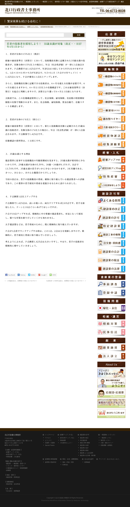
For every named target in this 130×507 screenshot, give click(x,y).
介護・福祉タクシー (107, 442)
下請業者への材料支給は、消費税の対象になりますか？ (66, 281)
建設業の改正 (84, 438)
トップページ (49, 435)
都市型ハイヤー (105, 440)
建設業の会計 (84, 448)
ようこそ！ (48, 440)
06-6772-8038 (115, 10)
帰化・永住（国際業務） (70, 459)
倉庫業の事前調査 (51, 459)
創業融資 (87, 462)
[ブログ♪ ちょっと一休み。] (111, 376)
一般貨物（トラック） (108, 435)
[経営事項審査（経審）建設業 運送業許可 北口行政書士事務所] (22, 12)
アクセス (48, 438)
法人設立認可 (89, 459)
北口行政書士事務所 (62, 498)
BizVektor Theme (65, 500)
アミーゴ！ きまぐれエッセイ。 (109, 459)
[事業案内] (111, 386)
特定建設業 (83, 440)
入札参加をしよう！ (66, 442)
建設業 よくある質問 (86, 453)
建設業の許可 (84, 435)
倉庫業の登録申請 (50, 462)
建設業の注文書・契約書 (87, 455)
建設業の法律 (84, 445)
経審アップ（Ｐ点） (67, 435)
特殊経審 (63, 440)
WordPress (54, 500)
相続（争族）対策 (68, 462)
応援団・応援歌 (50, 442)
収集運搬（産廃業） (107, 445)
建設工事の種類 (85, 442)
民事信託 (65, 464)
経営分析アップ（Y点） (67, 438)
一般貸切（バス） (106, 438)
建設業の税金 (84, 450)
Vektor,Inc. (77, 500)
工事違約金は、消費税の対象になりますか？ (21, 281)
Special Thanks (50, 445)
